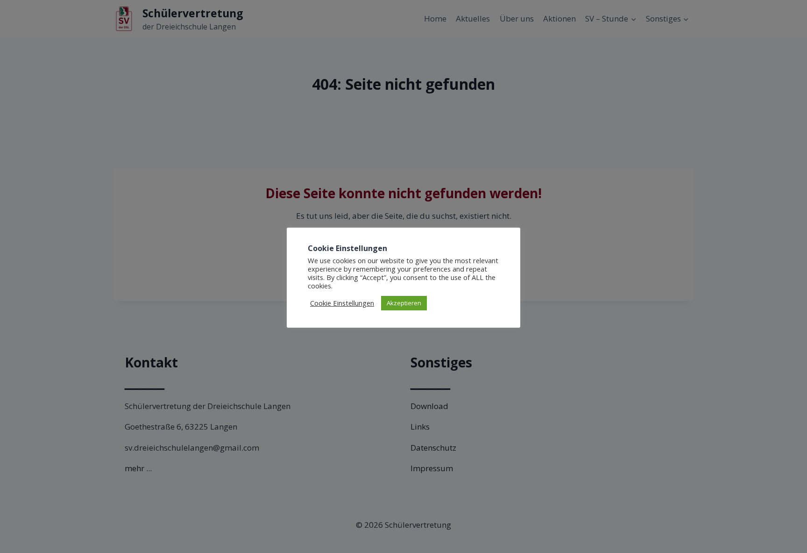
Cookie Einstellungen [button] (342, 303)
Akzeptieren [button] (404, 303)
